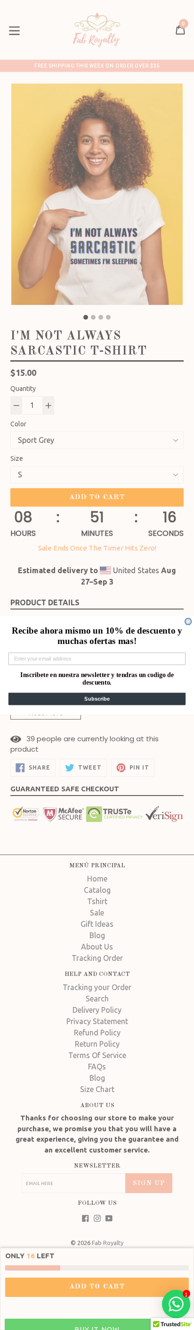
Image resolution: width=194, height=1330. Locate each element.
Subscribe (97, 699)
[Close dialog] (188, 621)
